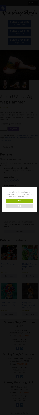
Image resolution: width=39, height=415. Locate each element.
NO (19, 206)
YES (19, 200)
